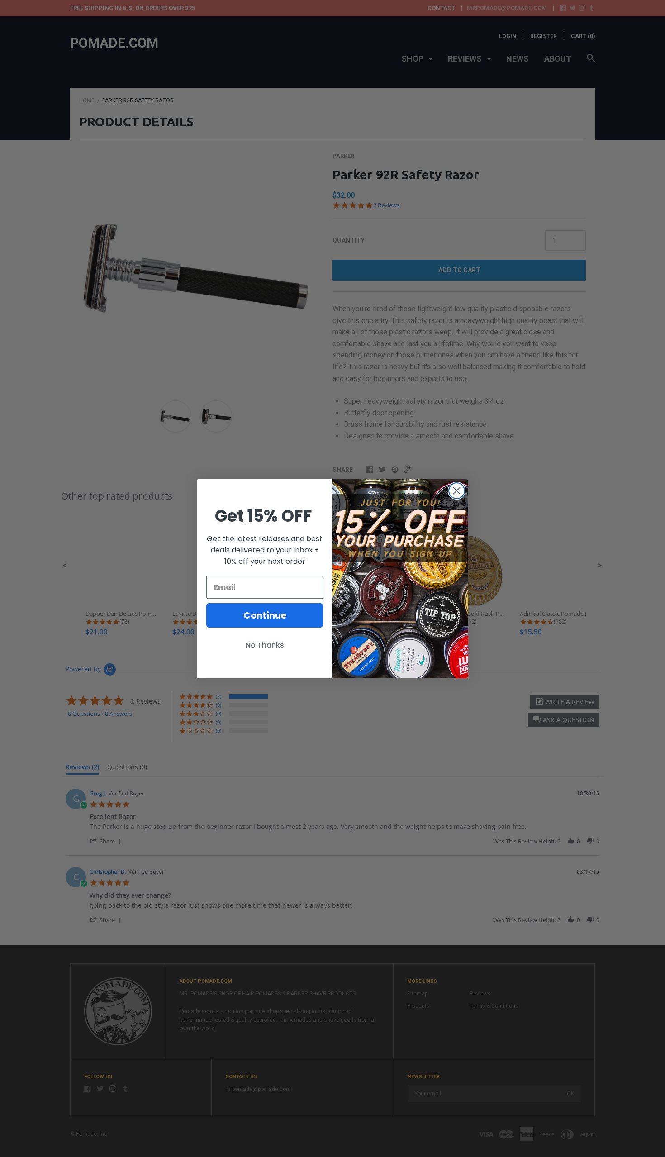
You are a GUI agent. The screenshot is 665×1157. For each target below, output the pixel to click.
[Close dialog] (457, 491)
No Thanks (265, 645)
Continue (264, 615)
